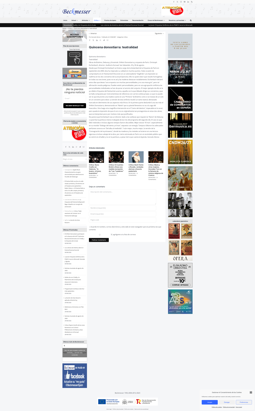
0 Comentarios (93, 176)
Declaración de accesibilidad (141, 409)
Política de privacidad (229, 407)
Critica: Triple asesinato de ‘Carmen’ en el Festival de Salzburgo (73, 213)
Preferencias (244, 402)
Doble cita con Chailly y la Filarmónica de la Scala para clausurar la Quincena (73, 279)
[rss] (192, 2)
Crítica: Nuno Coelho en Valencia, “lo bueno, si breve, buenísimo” (95, 169)
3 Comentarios (152, 178)
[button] (251, 392)
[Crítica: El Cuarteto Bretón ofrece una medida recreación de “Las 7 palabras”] (116, 152)
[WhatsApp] (76, 147)
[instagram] (181, 2)
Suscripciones (74, 49)
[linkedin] (188, 2)
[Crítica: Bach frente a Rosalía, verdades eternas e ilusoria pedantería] (136, 152)
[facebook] (174, 2)
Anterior (94, 33)
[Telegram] (80, 147)
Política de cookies (217, 407)
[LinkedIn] (73, 147)
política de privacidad (71, 113)
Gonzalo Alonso (96, 37)
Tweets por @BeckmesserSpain (74, 352)
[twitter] (177, 2)
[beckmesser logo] (76, 7)
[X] (69, 147)
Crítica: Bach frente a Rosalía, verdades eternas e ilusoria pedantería (136, 168)
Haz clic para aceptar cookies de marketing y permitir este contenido (74, 352)
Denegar (227, 402)
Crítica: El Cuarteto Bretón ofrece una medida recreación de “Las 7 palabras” (116, 168)
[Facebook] (66, 147)
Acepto (209, 402)
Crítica (126, 37)
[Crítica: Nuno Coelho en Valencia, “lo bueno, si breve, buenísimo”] (96, 152)
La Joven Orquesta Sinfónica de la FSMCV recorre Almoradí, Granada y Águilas (158, 25)
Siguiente (158, 33)
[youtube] (184, 2)
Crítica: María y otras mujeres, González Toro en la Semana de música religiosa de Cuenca (155, 170)
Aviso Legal (239, 407)
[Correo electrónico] (83, 147)
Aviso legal (109, 409)
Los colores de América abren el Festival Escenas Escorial (102, 25)
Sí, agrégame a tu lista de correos (123, 234)
